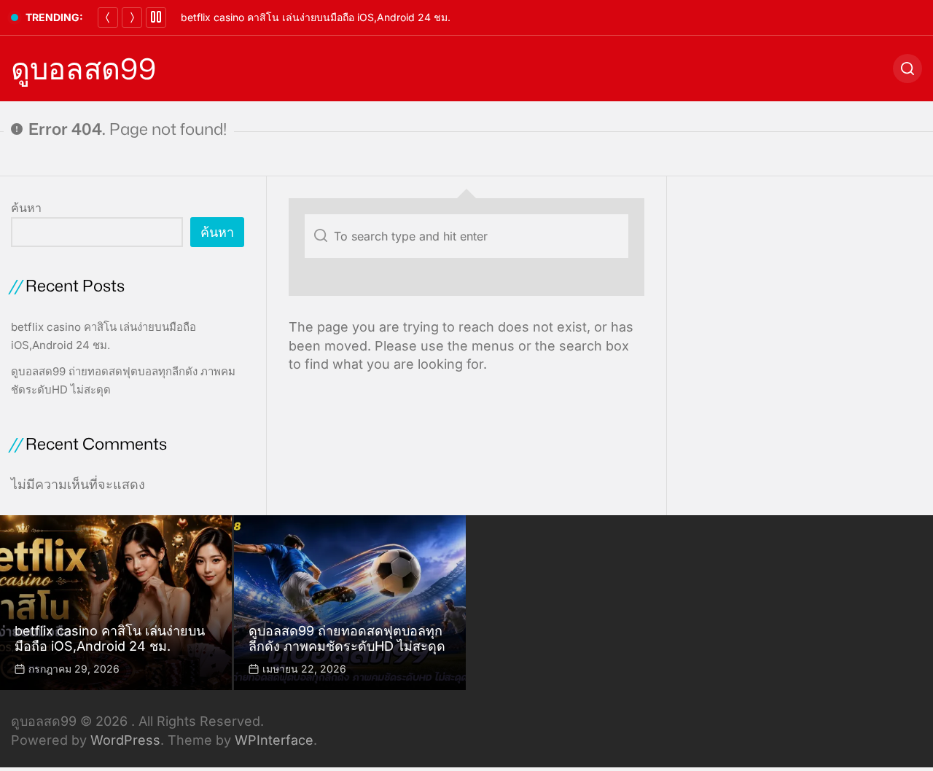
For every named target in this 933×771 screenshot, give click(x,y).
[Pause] (156, 17)
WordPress (125, 740)
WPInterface (274, 740)
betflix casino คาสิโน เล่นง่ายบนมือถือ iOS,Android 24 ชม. (315, 17)
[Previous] (108, 17)
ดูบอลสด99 (83, 68)
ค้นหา (26, 207)
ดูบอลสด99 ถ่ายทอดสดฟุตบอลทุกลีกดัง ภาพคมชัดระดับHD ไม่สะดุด (347, 638)
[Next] (132, 17)
